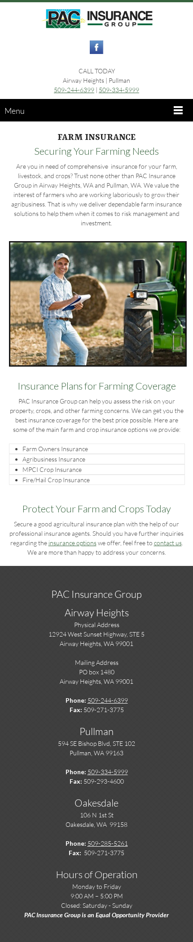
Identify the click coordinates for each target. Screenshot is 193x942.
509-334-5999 (119, 90)
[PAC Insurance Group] (96, 19)
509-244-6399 (74, 90)
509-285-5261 (108, 843)
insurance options (72, 543)
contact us (168, 543)
